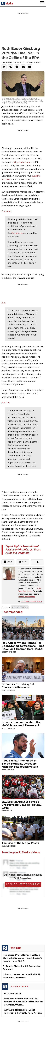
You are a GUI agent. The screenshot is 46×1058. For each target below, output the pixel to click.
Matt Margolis (8, 690)
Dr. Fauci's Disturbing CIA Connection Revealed (18, 685)
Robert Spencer (9, 652)
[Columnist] (10, 573)
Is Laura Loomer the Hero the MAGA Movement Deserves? (21, 724)
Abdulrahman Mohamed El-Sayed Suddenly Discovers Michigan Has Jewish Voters (20, 763)
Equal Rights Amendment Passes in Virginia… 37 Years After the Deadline (23, 549)
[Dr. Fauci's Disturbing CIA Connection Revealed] (23, 669)
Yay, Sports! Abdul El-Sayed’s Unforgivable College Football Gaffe (21, 804)
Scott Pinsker (8, 728)
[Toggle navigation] (42, 3)
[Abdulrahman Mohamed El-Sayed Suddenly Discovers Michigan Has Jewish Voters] (23, 745)
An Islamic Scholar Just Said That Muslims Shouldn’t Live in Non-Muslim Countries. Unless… (23, 1001)
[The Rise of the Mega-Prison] (23, 828)
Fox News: (7, 211)
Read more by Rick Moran (31, 601)
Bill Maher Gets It (13, 993)
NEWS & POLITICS (19, 607)
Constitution (17, 233)
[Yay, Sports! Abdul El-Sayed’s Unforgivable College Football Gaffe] (23, 786)
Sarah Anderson (9, 846)
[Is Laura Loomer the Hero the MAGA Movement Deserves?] (23, 707)
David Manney (8, 770)
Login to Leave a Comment (23, 884)
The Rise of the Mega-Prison (20, 843)
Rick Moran (7, 62)
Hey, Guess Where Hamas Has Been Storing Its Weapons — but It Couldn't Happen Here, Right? (23, 645)
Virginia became (22, 162)
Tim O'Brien (7, 811)
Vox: (4, 302)
